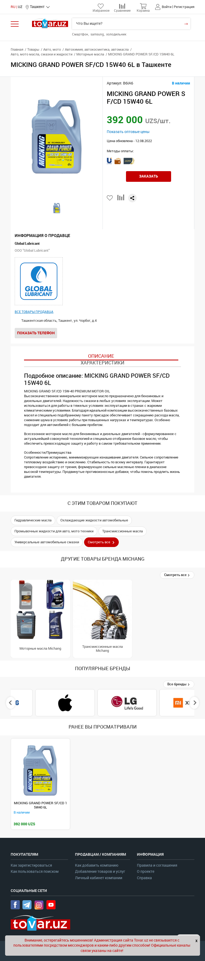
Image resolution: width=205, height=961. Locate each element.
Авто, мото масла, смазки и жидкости (41, 54)
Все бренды (177, 684)
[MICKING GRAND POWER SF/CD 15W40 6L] (40, 770)
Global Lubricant (27, 244)
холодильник (116, 34)
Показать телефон (36, 333)
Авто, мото (52, 49)
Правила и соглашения (157, 865)
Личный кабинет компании (98, 878)
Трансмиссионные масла (122, 531)
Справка (144, 878)
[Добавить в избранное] (110, 198)
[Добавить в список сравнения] (120, 200)
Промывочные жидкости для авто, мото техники (53, 531)
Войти (166, 7)
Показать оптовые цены (128, 132)
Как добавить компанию (96, 865)
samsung (97, 34)
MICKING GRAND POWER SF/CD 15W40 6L (40, 805)
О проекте (145, 871)
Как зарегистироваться (31, 865)
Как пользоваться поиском (34, 871)
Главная (17, 49)
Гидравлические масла (33, 520)
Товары (33, 49)
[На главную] (50, 23)
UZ (20, 7)
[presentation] (10, 702)
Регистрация (184, 7)
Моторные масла (90, 54)
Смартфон (80, 34)
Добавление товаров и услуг (100, 871)
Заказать (148, 176)
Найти (186, 24)
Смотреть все (175, 575)
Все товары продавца (34, 312)
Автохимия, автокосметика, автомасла (97, 49)
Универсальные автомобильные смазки (46, 542)
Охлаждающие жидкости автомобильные (94, 520)
